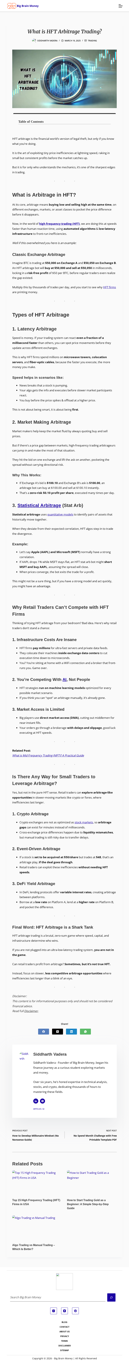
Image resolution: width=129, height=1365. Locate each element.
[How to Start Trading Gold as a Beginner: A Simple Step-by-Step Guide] (92, 1184)
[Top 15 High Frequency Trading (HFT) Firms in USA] (37, 1184)
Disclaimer (31, 1011)
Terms (64, 1341)
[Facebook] (43, 1032)
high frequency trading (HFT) (59, 224)
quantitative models (60, 514)
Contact (64, 1327)
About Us (64, 1331)
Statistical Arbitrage (39, 505)
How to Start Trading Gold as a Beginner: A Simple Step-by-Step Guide (88, 1204)
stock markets (84, 822)
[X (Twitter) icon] (42, 1101)
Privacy (64, 1336)
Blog (64, 1322)
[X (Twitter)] (57, 1032)
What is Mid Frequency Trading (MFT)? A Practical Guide (48, 755)
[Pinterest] (75, 1311)
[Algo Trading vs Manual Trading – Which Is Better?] (37, 1229)
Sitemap (64, 1350)
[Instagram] (53, 1311)
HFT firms (109, 287)
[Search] (111, 1297)
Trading (92, 40)
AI (64, 679)
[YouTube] (64, 1311)
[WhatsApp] (85, 1032)
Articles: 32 (38, 1109)
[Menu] (121, 6)
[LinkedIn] (71, 1032)
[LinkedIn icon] (35, 1101)
